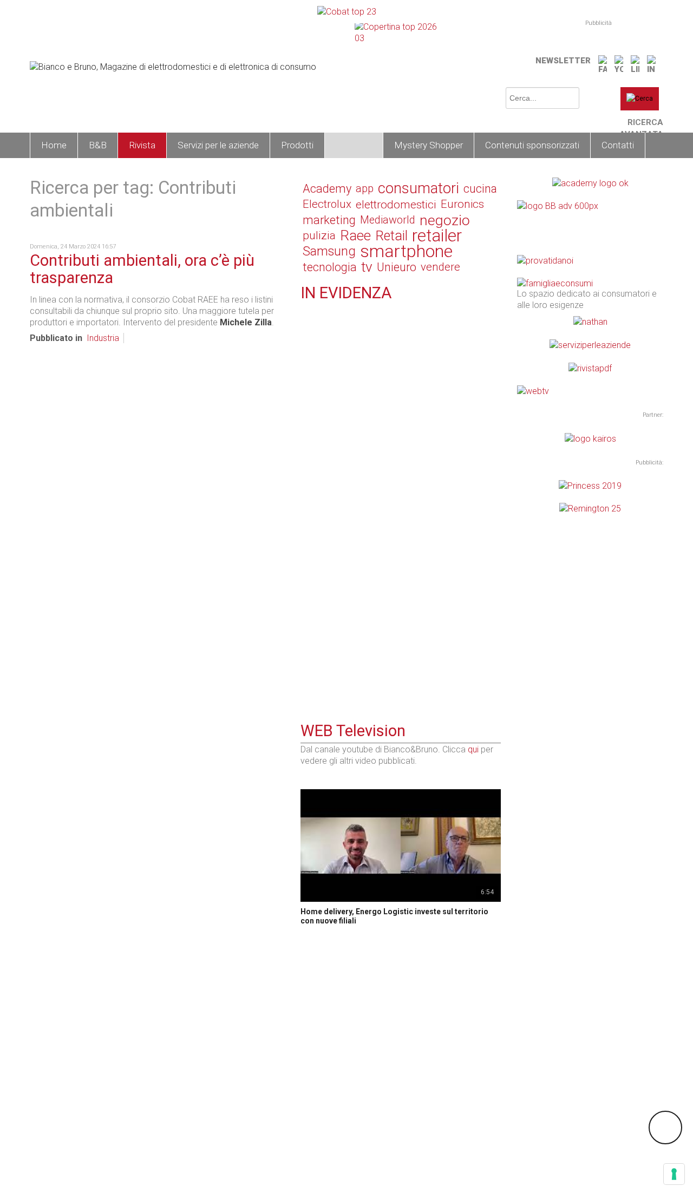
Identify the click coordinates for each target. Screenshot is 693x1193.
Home (54, 145)
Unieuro (396, 267)
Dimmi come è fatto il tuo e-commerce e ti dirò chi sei (399, 323)
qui (473, 749)
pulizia (319, 235)
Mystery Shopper (428, 145)
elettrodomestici (396, 204)
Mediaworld (387, 220)
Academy (327, 188)
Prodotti (297, 145)
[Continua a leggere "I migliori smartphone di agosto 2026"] (307, 637)
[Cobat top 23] (346, 11)
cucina (480, 188)
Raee (355, 236)
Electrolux (327, 204)
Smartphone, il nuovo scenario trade (372, 453)
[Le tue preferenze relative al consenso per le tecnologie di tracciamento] (674, 1174)
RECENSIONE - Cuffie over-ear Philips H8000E (391, 516)
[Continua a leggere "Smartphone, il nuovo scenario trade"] (307, 440)
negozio (445, 220)
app (365, 188)
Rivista (142, 145)
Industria (103, 338)
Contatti (618, 145)
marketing (329, 220)
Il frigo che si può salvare (351, 391)
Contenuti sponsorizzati (532, 145)
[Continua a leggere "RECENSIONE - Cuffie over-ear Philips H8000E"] (307, 503)
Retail (391, 236)
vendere (440, 266)
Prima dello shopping (359, 639)
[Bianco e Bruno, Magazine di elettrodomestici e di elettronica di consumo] (173, 66)
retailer (437, 236)
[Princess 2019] (590, 485)
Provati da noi (344, 504)
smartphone (406, 251)
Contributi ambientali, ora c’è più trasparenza (142, 269)
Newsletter (563, 60)
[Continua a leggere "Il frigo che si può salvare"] (307, 377)
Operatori (354, 145)
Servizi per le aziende (218, 145)
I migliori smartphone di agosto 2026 (373, 651)
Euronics (462, 204)
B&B (98, 145)
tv (366, 267)
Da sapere (337, 378)
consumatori (418, 188)
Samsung (329, 251)
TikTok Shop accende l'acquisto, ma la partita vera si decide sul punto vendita (399, 583)
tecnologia (330, 267)
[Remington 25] (590, 508)
